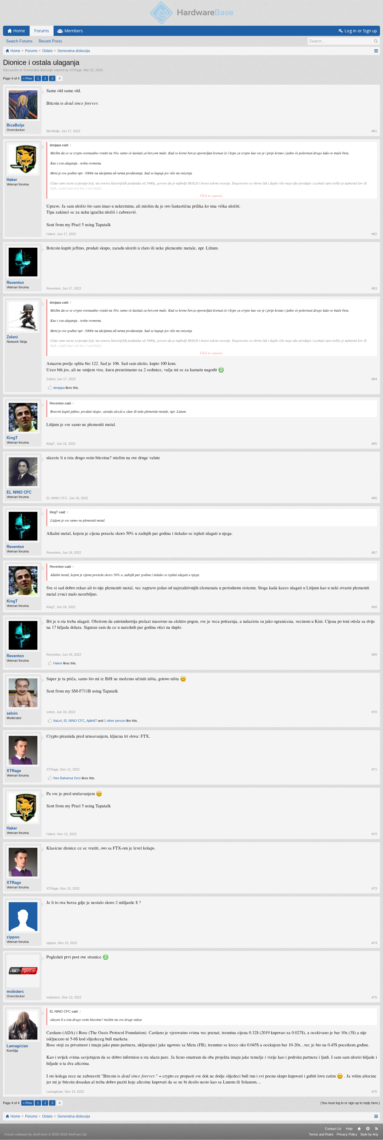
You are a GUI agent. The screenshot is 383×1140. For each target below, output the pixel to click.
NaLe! (57, 720)
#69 (374, 654)
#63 (374, 288)
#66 (374, 498)
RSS (376, 1129)
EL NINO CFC (19, 492)
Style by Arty (369, 1134)
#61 (374, 131)
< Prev (27, 78)
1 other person (114, 720)
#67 (374, 552)
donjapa (59, 387)
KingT (12, 438)
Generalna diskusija (38, 70)
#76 (374, 1091)
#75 (374, 997)
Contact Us (333, 1128)
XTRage (76, 70)
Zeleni (12, 337)
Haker (12, 179)
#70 (374, 712)
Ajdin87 (91, 720)
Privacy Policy (347, 1134)
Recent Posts (50, 41)
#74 (374, 943)
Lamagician (17, 1046)
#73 (374, 888)
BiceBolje (15, 125)
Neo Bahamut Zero (67, 778)
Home (359, 1129)
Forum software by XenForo (45, 1134)
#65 (374, 443)
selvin (12, 713)
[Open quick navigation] (376, 50)
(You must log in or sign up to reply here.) (350, 1103)
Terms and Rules (321, 1134)
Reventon (15, 282)
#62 (374, 234)
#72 (374, 834)
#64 (374, 379)
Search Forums (19, 41)
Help (349, 1128)
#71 (374, 769)
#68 (374, 607)
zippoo (13, 937)
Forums (41, 31)
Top (368, 1129)
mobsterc (15, 991)
